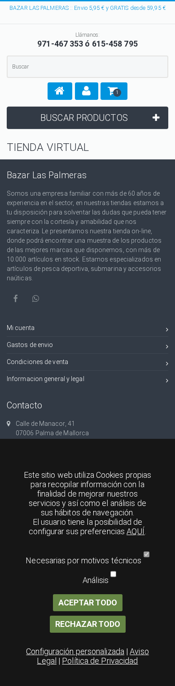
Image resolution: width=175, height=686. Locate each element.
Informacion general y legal (45, 378)
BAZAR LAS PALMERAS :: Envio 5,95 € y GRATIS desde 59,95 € (87, 7)
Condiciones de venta (37, 361)
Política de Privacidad (100, 660)
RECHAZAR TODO (87, 624)
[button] (60, 91)
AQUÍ (135, 531)
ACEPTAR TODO (87, 602)
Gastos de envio (30, 344)
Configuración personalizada (75, 651)
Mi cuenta (21, 327)
